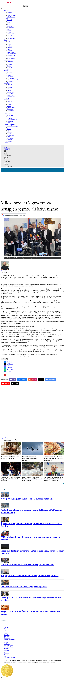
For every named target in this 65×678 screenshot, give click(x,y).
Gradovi (6, 152)
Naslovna (6, 10)
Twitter (6, 654)
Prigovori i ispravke (6, 438)
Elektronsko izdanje (9, 657)
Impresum (6, 650)
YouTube (6, 383)
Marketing (7, 644)
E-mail (8, 375)
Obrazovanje (7, 155)
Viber (8, 365)
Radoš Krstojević (5, 271)
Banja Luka (7, 161)
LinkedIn (9, 371)
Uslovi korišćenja (8, 647)
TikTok (16, 383)
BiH (5, 151)
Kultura (6, 70)
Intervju (6, 163)
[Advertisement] (32, 184)
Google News (51, 379)
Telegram (9, 367)
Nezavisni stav (8, 166)
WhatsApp (10, 369)
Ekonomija (7, 60)
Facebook (9, 362)
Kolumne (6, 164)
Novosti (6, 18)
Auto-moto (7, 113)
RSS (5, 656)
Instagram (33, 379)
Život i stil (6, 83)
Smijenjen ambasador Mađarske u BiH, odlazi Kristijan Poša (29, 575)
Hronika (6, 160)
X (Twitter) (10, 364)
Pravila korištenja (8, 645)
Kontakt (6, 642)
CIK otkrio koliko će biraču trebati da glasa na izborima (27, 564)
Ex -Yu (6, 157)
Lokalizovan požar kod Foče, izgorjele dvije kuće (24, 586)
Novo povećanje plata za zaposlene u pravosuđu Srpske (27, 499)
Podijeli (5, 358)
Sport (5, 40)
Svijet (5, 158)
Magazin (6, 99)
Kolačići (6, 648)
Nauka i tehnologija (9, 124)
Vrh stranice (5, 624)
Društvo (6, 154)
